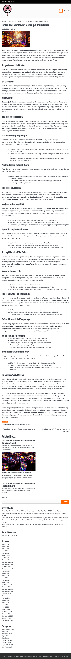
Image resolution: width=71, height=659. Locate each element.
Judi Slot (5, 421)
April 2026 (5, 553)
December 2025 (7, 562)
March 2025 (6, 582)
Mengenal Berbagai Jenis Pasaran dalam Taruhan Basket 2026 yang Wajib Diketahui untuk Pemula (35, 518)
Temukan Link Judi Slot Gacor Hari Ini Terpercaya (16, 473)
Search (4, 497)
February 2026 (7, 558)
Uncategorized (7, 647)
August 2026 (6, 544)
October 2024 (6, 593)
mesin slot (18, 424)
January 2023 (6, 618)
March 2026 (6, 555)
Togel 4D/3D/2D (7, 645)
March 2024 (6, 609)
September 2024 (7, 596)
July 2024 (5, 600)
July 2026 (5, 546)
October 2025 (6, 567)
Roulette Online (7, 633)
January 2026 (6, 560)
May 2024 (5, 605)
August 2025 (6, 571)
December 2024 (7, 589)
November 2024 (7, 591)
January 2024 (6, 614)
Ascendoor (50, 656)
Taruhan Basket (7, 640)
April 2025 (5, 580)
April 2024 (5, 607)
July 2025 (5, 573)
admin (13, 29)
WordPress (64, 656)
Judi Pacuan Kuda (8, 629)
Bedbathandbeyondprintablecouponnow (25, 656)
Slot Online (5, 638)
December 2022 (7, 620)
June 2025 (5, 575)
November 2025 (7, 564)
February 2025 (7, 584)
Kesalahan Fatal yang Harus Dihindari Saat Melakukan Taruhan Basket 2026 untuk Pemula (32, 511)
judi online (11, 424)
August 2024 (6, 598)
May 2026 (5, 551)
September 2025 (7, 569)
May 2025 (5, 578)
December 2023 (7, 616)
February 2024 (7, 611)
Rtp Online (5, 636)
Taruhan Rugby (7, 642)
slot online (26, 424)
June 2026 (5, 549)
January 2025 (6, 587)
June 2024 (5, 602)
